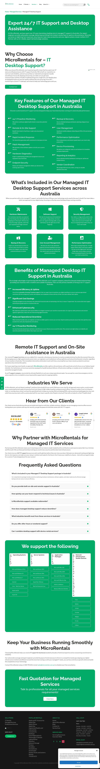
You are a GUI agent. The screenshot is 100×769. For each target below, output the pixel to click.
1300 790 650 (80, 721)
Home (7, 11)
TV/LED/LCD (33, 756)
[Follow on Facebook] (53, 741)
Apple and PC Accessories (36, 720)
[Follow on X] (57, 741)
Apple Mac (32, 726)
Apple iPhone (33, 724)
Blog (53, 724)
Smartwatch (32, 750)
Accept (78, 762)
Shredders (32, 747)
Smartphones (33, 749)
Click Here (50, 699)
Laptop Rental (33, 739)
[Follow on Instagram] (63, 741)
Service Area (56, 728)
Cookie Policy (78, 766)
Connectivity (33, 732)
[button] (97, 750)
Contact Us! (13, 87)
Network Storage (34, 743)
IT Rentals (8, 720)
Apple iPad (32, 722)
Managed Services (15, 11)
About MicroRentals (58, 722)
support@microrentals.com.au (85, 744)
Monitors (32, 741)
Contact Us (55, 726)
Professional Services (11, 724)
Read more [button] (33, 427)
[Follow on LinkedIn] (60, 741)
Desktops (32, 734)
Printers (31, 745)
